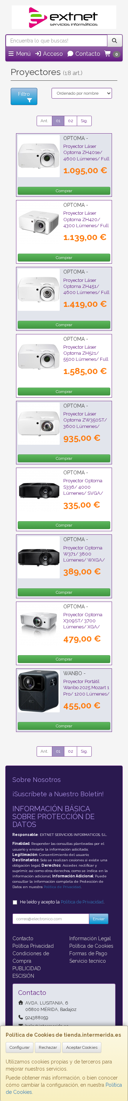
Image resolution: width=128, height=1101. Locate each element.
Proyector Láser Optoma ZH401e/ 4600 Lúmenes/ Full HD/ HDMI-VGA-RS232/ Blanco (86, 158)
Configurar (20, 1047)
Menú (23, 53)
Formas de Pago (88, 953)
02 (70, 120)
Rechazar (48, 1047)
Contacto (87, 53)
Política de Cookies (91, 946)
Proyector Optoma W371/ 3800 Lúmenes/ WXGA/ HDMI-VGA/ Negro (84, 557)
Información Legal (90, 938)
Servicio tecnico (87, 961)
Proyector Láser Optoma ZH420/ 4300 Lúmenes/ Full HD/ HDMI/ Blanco (86, 222)
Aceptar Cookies (81, 1047)
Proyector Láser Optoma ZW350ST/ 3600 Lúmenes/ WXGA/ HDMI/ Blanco (85, 426)
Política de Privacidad (62, 887)
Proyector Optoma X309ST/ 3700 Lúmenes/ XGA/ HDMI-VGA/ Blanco (84, 624)
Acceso (52, 53)
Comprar (64, 190)
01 (58, 120)
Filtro (24, 94)
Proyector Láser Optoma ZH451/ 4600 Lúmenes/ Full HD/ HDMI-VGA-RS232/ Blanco (86, 292)
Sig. (84, 120)
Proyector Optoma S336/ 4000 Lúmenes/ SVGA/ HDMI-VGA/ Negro (84, 490)
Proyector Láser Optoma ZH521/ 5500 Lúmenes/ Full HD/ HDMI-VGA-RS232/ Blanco (85, 359)
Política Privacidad (33, 946)
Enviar (99, 918)
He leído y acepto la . (62, 902)
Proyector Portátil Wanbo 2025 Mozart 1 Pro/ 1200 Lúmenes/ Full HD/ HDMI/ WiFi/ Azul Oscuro (86, 693)
